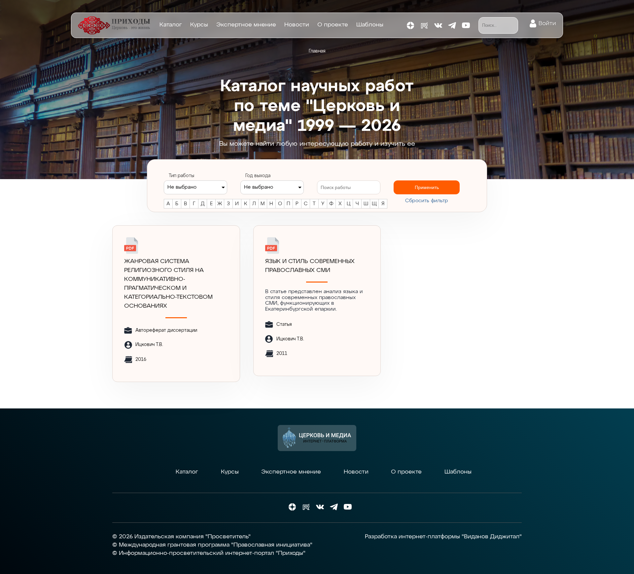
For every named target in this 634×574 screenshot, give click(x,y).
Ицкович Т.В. (149, 344)
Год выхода (257, 175)
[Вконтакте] (438, 25)
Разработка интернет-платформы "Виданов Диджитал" (443, 537)
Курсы (199, 25)
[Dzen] (410, 25)
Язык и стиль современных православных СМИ (310, 265)
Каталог (170, 25)
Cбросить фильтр (426, 200)
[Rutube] (424, 25)
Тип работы (181, 175)
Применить (427, 187)
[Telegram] (452, 25)
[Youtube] (466, 25)
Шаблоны (369, 25)
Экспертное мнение (246, 25)
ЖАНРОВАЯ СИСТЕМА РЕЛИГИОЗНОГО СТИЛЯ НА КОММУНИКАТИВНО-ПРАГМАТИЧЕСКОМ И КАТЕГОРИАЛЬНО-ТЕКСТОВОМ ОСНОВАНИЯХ (168, 283)
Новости (296, 25)
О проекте (332, 25)
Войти (547, 23)
